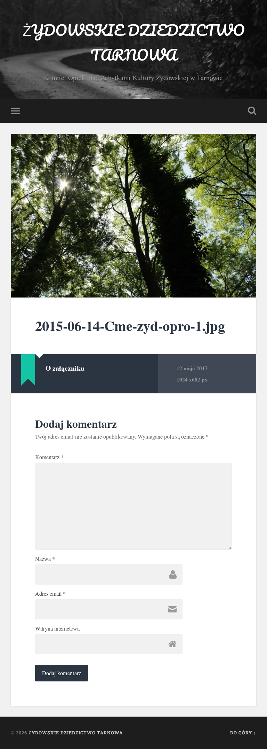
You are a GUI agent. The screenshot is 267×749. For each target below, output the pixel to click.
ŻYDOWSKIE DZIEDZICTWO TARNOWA (133, 42)
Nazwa (45, 559)
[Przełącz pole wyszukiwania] (252, 111)
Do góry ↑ (243, 732)
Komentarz (49, 457)
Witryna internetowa (57, 628)
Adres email (50, 593)
